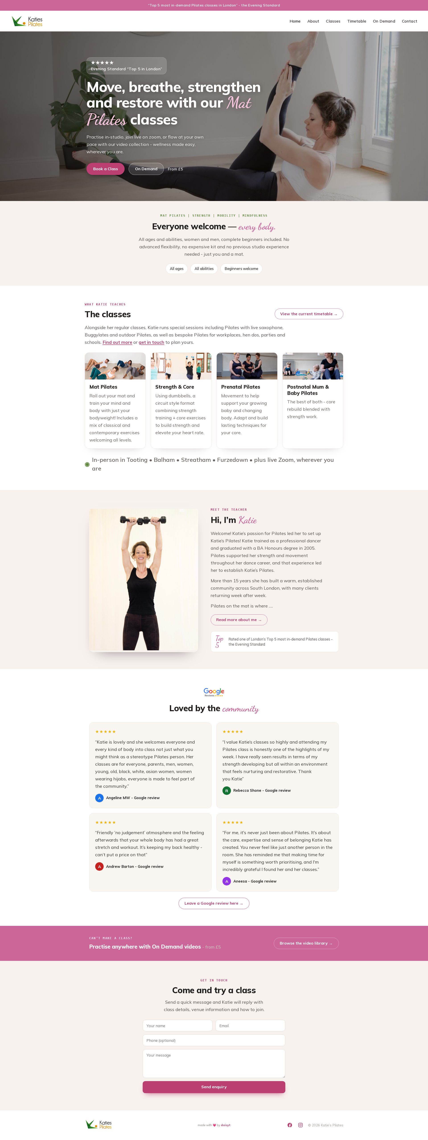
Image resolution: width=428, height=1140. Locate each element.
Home (295, 21)
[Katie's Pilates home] (27, 21)
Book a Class (105, 168)
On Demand (384, 21)
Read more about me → (239, 619)
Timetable (356, 21)
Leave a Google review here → (214, 903)
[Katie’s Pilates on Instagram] (300, 1125)
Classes (333, 21)
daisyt (225, 1125)
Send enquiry (214, 1087)
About (313, 21)
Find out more (117, 342)
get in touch (151, 342)
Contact (409, 21)
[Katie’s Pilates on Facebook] (290, 1125)
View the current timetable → (309, 313)
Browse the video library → (306, 943)
